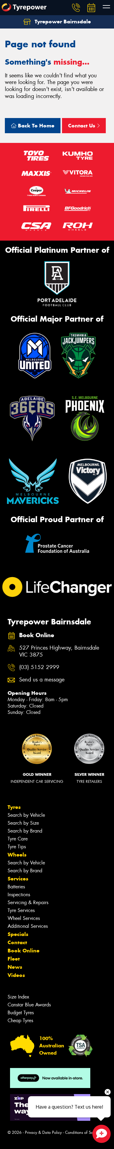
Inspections (19, 894)
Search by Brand (25, 831)
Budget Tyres (21, 1012)
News (15, 967)
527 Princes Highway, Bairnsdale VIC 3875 (59, 651)
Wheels (17, 854)
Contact (17, 942)
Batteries (16, 887)
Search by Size (23, 823)
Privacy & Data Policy (43, 1132)
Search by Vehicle (26, 815)
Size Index (18, 997)
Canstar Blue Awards (29, 1005)
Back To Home (35, 125)
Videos (16, 975)
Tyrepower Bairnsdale (62, 21)
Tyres (14, 807)
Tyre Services (21, 910)
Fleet (14, 958)
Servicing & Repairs (28, 902)
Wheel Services (24, 918)
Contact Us (82, 125)
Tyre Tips (17, 846)
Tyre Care (18, 839)
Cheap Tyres (20, 1020)
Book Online (24, 950)
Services (18, 878)
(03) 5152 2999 (39, 667)
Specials (18, 934)
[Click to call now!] (76, 7)
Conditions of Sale (80, 1132)
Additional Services (28, 926)
